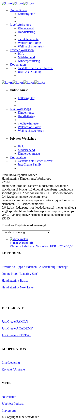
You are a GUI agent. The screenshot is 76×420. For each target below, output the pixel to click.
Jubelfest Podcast (13, 403)
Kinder (14, 246)
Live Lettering (11, 362)
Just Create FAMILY (15, 321)
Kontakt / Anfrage (13, 369)
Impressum (9, 410)
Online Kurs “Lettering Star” (20, 273)
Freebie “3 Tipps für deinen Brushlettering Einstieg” (35, 267)
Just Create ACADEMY (17, 328)
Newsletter (8, 396)
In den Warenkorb (21, 242)
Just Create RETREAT (16, 335)
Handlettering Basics (15, 280)
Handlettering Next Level (18, 287)
